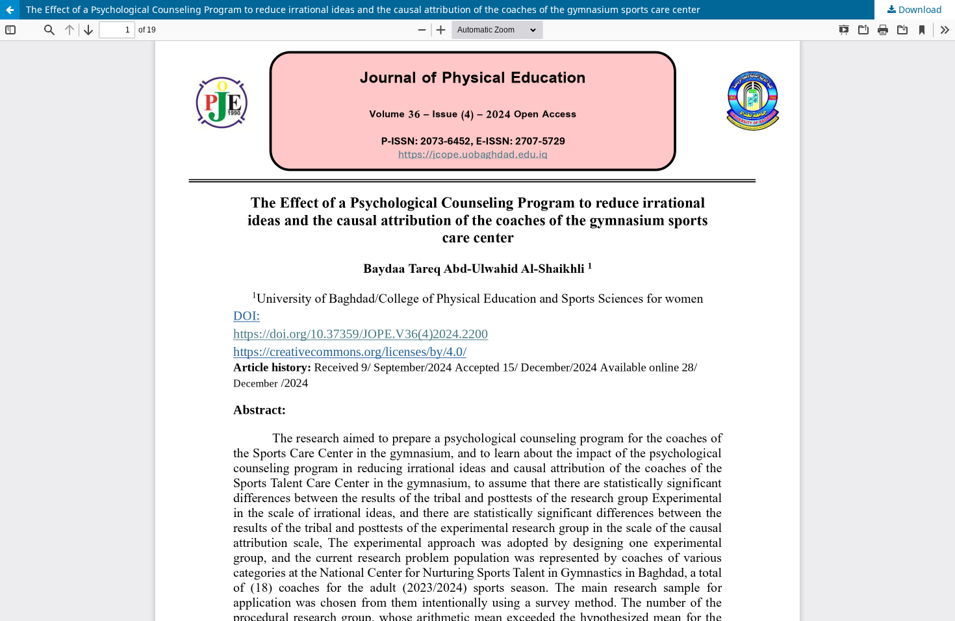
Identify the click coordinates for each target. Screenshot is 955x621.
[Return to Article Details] (9, 9)
